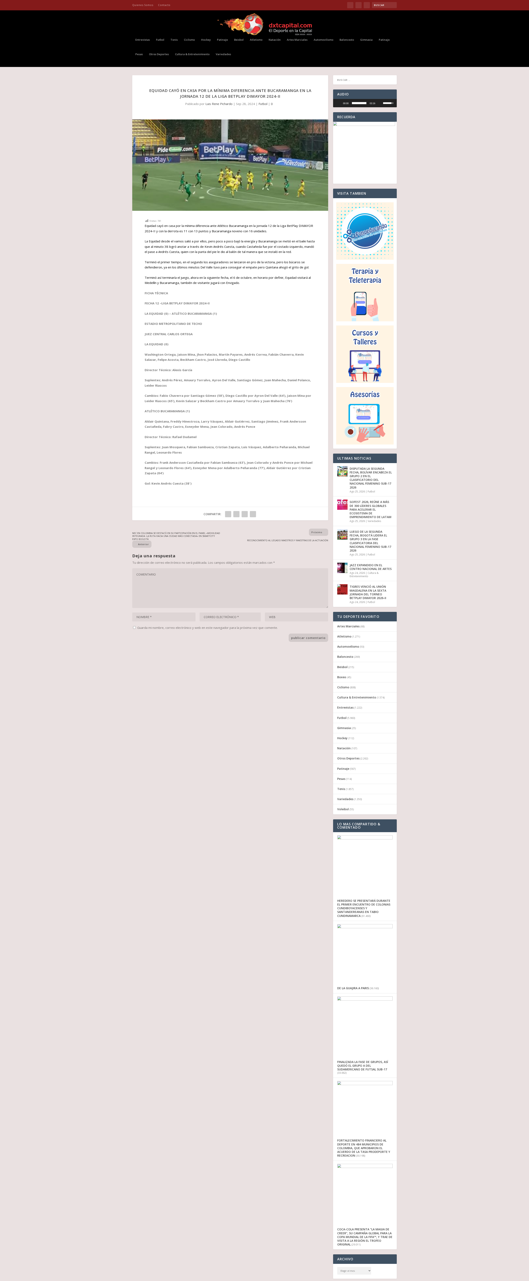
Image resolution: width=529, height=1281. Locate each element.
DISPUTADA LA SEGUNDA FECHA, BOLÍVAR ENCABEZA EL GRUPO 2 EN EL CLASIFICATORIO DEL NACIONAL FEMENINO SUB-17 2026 (371, 478)
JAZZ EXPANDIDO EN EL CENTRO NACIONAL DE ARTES (371, 567)
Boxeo (341, 677)
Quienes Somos (142, 5)
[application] (365, 103)
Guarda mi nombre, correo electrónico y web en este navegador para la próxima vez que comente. (207, 628)
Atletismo (256, 40)
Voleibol (343, 809)
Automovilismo (323, 40)
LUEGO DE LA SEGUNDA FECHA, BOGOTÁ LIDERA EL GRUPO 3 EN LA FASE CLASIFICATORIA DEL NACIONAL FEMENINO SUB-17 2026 (370, 541)
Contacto (164, 5)
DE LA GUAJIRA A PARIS (353, 988)
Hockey (206, 40)
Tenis (174, 40)
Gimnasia (366, 40)
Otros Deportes (159, 54)
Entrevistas (142, 40)
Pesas (139, 54)
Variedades (223, 54)
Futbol (160, 40)
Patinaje (222, 40)
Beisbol (239, 40)
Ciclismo (189, 40)
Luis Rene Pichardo (218, 104)
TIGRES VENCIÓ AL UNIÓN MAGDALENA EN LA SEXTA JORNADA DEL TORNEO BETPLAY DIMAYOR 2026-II (368, 592)
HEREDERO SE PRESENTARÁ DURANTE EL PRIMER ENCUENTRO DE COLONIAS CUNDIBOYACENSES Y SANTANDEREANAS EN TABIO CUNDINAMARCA (363, 908)
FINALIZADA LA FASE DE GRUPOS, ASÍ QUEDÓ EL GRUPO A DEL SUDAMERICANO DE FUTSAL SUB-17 (362, 1065)
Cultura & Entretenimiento (192, 54)
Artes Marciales (297, 40)
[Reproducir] (338, 103)
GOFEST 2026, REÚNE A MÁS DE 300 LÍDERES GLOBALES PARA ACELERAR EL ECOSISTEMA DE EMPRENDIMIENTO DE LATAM (370, 509)
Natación (275, 40)
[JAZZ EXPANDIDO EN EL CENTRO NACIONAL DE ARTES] (342, 568)
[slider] (359, 103)
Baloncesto (347, 40)
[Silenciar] (380, 103)
